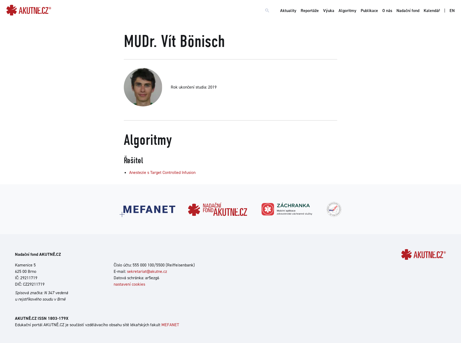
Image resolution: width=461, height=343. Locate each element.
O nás (387, 10)
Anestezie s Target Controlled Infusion (162, 172)
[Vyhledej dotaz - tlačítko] (267, 10)
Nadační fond (407, 10)
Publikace (369, 10)
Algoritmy (347, 10)
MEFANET (170, 325)
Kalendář (432, 10)
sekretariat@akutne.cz (147, 271)
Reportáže (310, 10)
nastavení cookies (129, 284)
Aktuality (288, 10)
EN (452, 10)
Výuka (328, 10)
